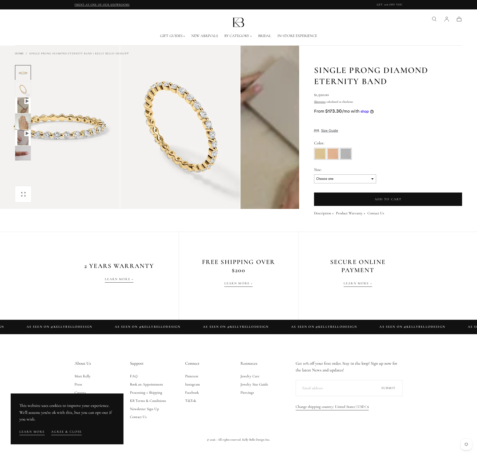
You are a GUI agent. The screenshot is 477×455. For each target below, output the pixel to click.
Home (19, 53)
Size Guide (329, 130)
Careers (80, 392)
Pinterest (191, 376)
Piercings (247, 392)
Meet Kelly (83, 376)
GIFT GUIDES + (172, 36)
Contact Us (375, 213)
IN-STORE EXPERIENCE (297, 36)
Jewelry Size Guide (254, 384)
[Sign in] (447, 19)
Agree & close (66, 432)
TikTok (190, 400)
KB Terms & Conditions (148, 400)
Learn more (32, 432)
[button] (434, 19)
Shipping (320, 102)
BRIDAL (264, 36)
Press (78, 384)
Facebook (192, 392)
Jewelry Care (249, 376)
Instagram (192, 384)
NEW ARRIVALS (204, 36)
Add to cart (388, 199)
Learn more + (119, 279)
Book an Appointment (146, 384)
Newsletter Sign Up (144, 409)
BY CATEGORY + (238, 36)
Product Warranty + (350, 213)
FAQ (134, 376)
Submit (388, 388)
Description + (324, 213)
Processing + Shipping (146, 392)
